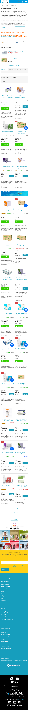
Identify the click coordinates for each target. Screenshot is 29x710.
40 (1, 404)
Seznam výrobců (4, 637)
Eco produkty (3, 595)
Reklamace (3, 639)
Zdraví (2, 590)
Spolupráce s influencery (6, 648)
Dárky (2, 593)
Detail (25, 106)
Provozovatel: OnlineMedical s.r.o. (7, 619)
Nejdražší (16, 69)
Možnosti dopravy (4, 632)
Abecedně (3, 72)
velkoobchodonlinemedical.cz (8, 36)
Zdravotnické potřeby (5, 581)
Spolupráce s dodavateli (6, 646)
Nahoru (15, 519)
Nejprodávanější (23, 69)
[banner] (14, 193)
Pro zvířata (3, 597)
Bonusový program (4, 641)
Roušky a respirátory (5, 584)
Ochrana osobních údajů (5, 634)
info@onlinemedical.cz (8, 616)
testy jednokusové (19, 26)
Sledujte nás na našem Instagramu (15, 527)
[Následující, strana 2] (14, 513)
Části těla (2, 591)
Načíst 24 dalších (14, 509)
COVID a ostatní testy (5, 583)
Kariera (2, 644)
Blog (1, 643)
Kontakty (2, 631)
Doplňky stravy (4, 588)
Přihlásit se (5, 569)
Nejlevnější (11, 69)
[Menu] (26, 1)
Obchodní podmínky (5, 636)
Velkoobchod (3, 600)
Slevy (2, 598)
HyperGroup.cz (21, 699)
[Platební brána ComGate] (14, 704)
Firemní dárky (3, 650)
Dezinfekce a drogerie (5, 586)
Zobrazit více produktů (14, 65)
